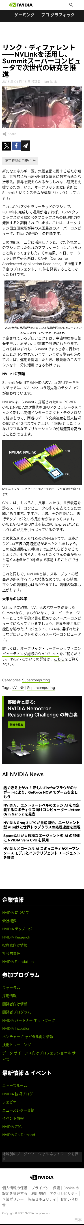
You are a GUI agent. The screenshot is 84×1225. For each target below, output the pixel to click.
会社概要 (9, 921)
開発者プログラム (16, 1012)
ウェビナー (11, 1102)
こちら (59, 659)
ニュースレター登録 (18, 1110)
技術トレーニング (16, 1044)
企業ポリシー (13, 1199)
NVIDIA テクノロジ (17, 929)
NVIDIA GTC (12, 1126)
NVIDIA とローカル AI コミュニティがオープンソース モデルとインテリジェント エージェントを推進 (41, 853)
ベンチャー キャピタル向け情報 (27, 1036)
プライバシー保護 (45, 1188)
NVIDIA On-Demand (18, 1134)
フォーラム (11, 987)
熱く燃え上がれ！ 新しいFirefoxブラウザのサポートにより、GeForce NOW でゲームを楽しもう (40, 792)
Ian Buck (50, 82)
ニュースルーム (14, 1085)
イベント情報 (13, 1118)
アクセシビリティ (64, 1193)
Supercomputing (36, 680)
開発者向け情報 (14, 1004)
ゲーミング (24, 14)
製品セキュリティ (42, 1199)
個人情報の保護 (14, 1188)
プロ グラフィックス (59, 14)
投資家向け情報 (14, 945)
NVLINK (18, 687)
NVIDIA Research (16, 937)
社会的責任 (11, 953)
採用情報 (9, 996)
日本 (78, 1219)
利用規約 (38, 1193)
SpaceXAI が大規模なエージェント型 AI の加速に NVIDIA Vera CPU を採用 (41, 837)
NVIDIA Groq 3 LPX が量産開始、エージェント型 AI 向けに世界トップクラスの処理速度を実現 (41, 824)
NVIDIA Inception (16, 1028)
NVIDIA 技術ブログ (17, 1094)
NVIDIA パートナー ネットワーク (28, 1020)
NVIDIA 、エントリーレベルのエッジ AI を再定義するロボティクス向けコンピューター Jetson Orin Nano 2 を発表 (41, 809)
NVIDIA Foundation (18, 961)
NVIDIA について (15, 912)
